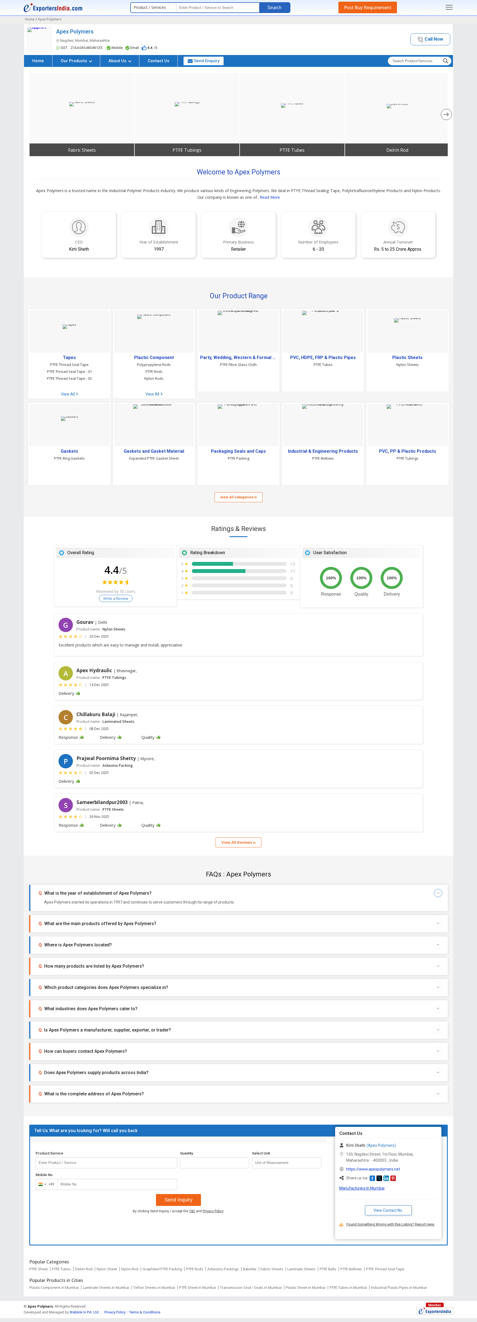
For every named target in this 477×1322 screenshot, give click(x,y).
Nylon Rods (153, 378)
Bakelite (249, 1268)
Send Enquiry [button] (206, 60)
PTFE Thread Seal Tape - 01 (69, 371)
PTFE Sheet (38, 1268)
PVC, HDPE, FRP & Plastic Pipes (323, 357)
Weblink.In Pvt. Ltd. (84, 1312)
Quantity (186, 1153)
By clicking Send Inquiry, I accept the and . (178, 1211)
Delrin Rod (397, 150)
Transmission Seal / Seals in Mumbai (251, 1287)
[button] (430, 39)
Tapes (69, 357)
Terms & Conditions (144, 1312)
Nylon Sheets (407, 364)
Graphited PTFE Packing (162, 1268)
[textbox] (286, 1162)
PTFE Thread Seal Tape (69, 364)
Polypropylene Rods (154, 364)
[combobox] (45, 1184)
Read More (270, 197)
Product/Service (49, 1153)
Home (38, 60)
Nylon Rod (129, 1268)
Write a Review (115, 598)
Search (274, 7)
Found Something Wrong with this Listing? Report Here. (390, 1224)
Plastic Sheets (407, 357)
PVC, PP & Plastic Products (407, 451)
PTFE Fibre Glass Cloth (238, 364)
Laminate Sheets (301, 1268)
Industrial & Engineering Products (323, 451)
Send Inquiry (178, 1200)
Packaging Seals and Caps (238, 451)
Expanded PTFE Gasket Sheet (154, 458)
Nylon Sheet (107, 1268)
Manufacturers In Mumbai (362, 1188)
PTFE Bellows (323, 458)
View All (68, 394)
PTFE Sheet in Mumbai (197, 1287)
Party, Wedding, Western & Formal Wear (238, 357)
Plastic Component (154, 357)
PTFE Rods (154, 371)
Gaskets (69, 451)
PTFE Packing (238, 458)
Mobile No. (45, 1175)
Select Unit (261, 1153)
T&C (192, 1211)
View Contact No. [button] (388, 1210)
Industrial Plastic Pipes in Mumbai (399, 1287)
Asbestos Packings (223, 1268)
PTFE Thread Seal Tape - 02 (69, 378)
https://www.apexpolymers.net (373, 1169)
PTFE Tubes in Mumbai (348, 1287)
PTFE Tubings (187, 150)
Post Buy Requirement (367, 7)
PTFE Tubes (292, 150)
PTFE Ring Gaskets (69, 458)
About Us (117, 60)
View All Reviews (237, 842)
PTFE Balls (328, 1268)
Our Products (74, 60)
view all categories (237, 497)
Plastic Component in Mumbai (54, 1287)
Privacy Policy (213, 1211)
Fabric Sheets (82, 150)
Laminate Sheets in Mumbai (106, 1287)
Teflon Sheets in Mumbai (154, 1287)
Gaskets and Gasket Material (154, 451)
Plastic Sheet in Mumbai (305, 1287)
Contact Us (158, 60)
